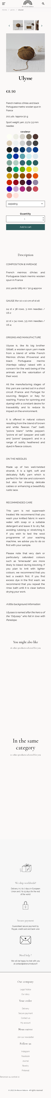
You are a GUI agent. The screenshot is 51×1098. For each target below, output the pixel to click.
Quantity (25, 214)
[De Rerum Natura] (27, 3)
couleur (25, 131)
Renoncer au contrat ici (9, 1077)
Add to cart (25, 227)
